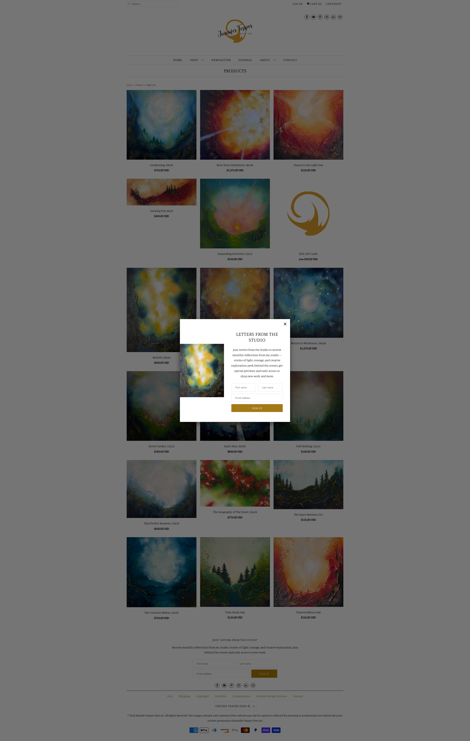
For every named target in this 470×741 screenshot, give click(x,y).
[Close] (285, 324)
